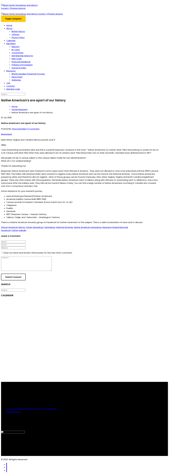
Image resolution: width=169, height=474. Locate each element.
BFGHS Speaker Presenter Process (28, 73)
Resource (11, 70)
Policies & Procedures (22, 64)
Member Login (13, 89)
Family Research (19, 109)
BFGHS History (18, 31)
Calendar (10, 40)
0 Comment (33, 128)
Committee (17, 52)
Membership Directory (22, 55)
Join (8, 83)
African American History (13, 227)
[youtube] (6, 470)
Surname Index (19, 67)
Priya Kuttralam (19, 128)
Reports (15, 46)
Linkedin (22, 230)
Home (9, 25)
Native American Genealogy (88, 227)
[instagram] (6, 467)
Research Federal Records (115, 227)
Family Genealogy (34, 227)
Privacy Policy (18, 37)
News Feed (17, 77)
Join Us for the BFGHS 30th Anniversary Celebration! (31, 408)
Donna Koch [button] (6, 134)
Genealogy (49, 227)
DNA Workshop (13, 411)
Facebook (6, 230)
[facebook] (6, 464)
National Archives (64, 227)
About (9, 28)
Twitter (14, 230)
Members (11, 43)
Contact (10, 86)
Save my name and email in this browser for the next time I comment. (38, 252)
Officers (15, 34)
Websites (16, 80)
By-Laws (16, 49)
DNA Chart (17, 58)
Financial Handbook (21, 61)
